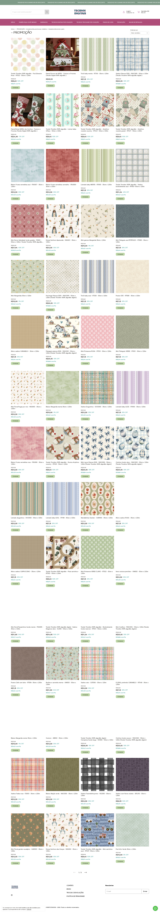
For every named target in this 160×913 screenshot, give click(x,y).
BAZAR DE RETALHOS (135, 22)
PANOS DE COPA (108, 22)
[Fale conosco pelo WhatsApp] (155, 908)
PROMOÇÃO (121, 22)
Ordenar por (134, 30)
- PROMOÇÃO (20, 29)
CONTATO (70, 885)
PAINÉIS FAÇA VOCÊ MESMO (28, 22)
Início (13, 22)
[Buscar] (47, 12)
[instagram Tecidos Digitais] (12, 895)
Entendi (29, 909)
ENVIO (69, 889)
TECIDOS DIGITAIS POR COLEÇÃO (62, 22)
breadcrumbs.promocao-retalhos (36, 29)
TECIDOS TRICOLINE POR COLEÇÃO (88, 22)
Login (128, 11)
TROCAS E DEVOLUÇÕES (75, 893)
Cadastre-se (130, 12)
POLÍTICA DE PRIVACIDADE (76, 896)
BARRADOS (44, 22)
